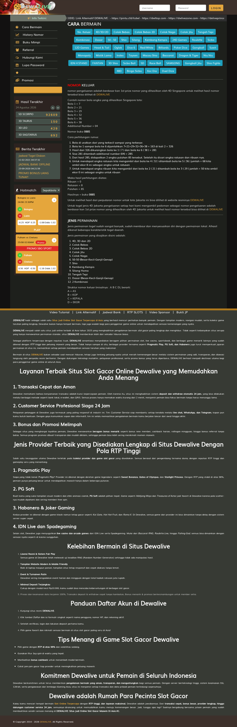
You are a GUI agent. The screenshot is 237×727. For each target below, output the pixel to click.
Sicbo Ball (129, 63)
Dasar (99, 40)
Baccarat (168, 55)
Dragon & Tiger (188, 55)
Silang (136, 40)
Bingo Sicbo (134, 71)
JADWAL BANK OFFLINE (34, 164)
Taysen (133, 55)
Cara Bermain (31, 27)
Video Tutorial (59, 312)
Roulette (197, 40)
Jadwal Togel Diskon (32, 155)
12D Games (82, 47)
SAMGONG (173, 63)
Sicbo (211, 40)
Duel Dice (168, 71)
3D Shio (113, 63)
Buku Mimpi (30, 42)
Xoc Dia (152, 71)
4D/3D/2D (102, 32)
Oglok (118, 47)
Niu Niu (208, 55)
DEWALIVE (103, 94)
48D (119, 71)
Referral (27, 49)
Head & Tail (101, 47)
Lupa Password (32, 65)
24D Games (179, 40)
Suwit (212, 47)
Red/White (146, 47)
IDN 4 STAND (79, 63)
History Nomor (32, 34)
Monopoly (84, 55)
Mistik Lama (103, 55)
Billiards (163, 47)
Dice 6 (131, 47)
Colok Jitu (187, 32)
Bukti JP (182, 312)
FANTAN (97, 63)
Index (120, 55)
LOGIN (216, 8)
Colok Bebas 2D (145, 32)
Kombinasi (83, 40)
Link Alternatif (86, 312)
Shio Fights (213, 63)
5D (142, 63)
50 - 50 (112, 40)
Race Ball (155, 63)
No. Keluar (84, 32)
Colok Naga (167, 32)
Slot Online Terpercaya (66, 703)
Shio (124, 40)
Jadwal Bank (112, 312)
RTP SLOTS (135, 312)
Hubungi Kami (32, 57)
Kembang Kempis (156, 40)
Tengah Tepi (205, 32)
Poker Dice (180, 47)
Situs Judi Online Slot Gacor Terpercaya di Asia (77, 320)
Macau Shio (150, 55)
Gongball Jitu (193, 63)
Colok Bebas (122, 32)
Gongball (198, 47)
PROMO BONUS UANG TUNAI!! (34, 175)
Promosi (27, 80)
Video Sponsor (159, 312)
